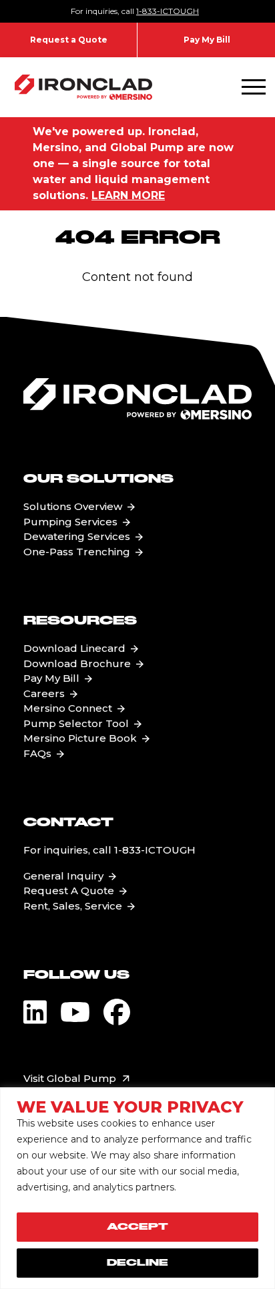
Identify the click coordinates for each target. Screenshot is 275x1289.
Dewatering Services (76, 536)
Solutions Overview (72, 506)
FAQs (37, 753)
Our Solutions (98, 479)
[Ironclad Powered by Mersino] (83, 87)
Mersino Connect (67, 708)
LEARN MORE (128, 195)
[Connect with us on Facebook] (116, 1012)
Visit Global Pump (69, 1078)
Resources (80, 621)
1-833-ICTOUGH (167, 11)
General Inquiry (63, 876)
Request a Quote (68, 40)
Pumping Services (70, 521)
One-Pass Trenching (76, 551)
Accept (137, 1227)
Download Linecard (74, 648)
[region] (137, 1188)
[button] (253, 87)
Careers (44, 693)
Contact (68, 823)
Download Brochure (77, 663)
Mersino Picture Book (80, 738)
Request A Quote (68, 890)
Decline (137, 1263)
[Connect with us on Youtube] (75, 1012)
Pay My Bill (207, 40)
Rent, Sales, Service (72, 906)
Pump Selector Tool (76, 723)
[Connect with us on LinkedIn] (35, 1012)
